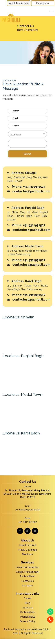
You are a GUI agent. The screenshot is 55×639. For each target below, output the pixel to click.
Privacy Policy (27, 621)
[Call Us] (50, 619)
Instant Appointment (18, 3)
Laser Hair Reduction (27, 567)
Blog (27, 603)
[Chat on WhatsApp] (50, 611)
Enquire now (42, 3)
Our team (27, 585)
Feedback (27, 554)
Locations (27, 607)
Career (27, 598)
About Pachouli (27, 545)
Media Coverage (27, 549)
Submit (27, 154)
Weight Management (27, 571)
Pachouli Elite (27, 616)
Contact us (27, 581)
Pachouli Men (27, 576)
